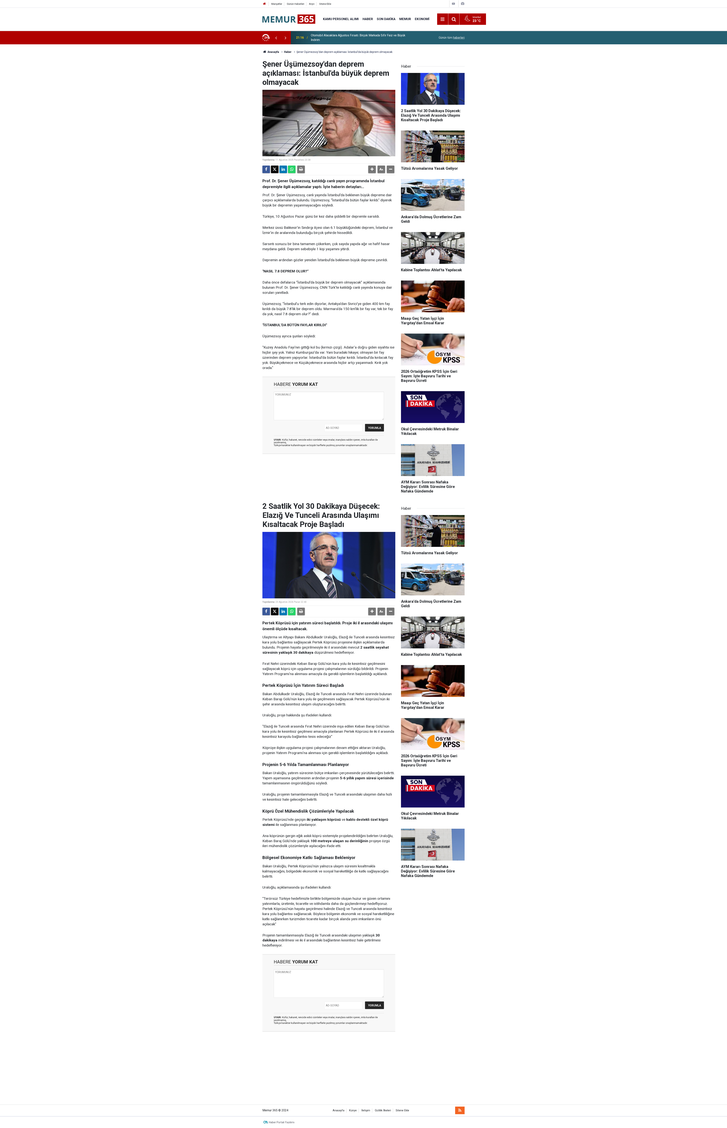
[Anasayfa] (264, 3)
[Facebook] (266, 169)
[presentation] (276, 37)
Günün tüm (452, 37)
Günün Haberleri (295, 3)
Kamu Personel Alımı (341, 19)
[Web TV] (453, 3)
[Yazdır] (301, 169)
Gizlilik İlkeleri (383, 1110)
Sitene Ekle (325, 3)
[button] (372, 169)
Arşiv (311, 3)
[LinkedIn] (283, 169)
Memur (405, 19)
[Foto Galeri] (462, 3)
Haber (368, 19)
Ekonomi (422, 19)
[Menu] (442, 19)
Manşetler (276, 3)
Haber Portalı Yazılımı (281, 1122)
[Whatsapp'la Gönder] (292, 169)
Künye (353, 1110)
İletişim (365, 1110)
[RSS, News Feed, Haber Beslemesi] (460, 1110)
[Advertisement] (363, 1070)
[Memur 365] (288, 19)
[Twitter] (274, 169)
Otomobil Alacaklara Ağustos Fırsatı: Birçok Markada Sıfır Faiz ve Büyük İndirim (358, 38)
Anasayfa (273, 51)
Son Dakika (386, 19)
